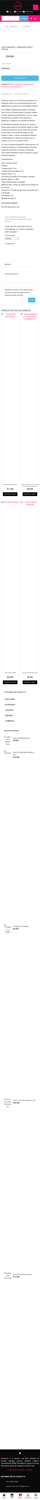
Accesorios (10, 705)
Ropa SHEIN (10, 699)
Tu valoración (10, 244)
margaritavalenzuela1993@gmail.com (18, 1486)
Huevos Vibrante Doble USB (30, 672)
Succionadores (15, 87)
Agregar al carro (10, 494)
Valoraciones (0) (21, 94)
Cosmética (9, 721)
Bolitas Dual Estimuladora (10, 484)
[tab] (6, 94)
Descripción (6, 94)
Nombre (8, 264)
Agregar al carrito (20, 78)
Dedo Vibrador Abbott (10, 672)
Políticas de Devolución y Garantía (20, 1470)
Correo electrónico (12, 274)
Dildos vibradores (16, 84)
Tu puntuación (10, 235)
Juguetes (9, 710)
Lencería (9, 716)
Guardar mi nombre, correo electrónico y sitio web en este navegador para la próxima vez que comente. (19, 292)
